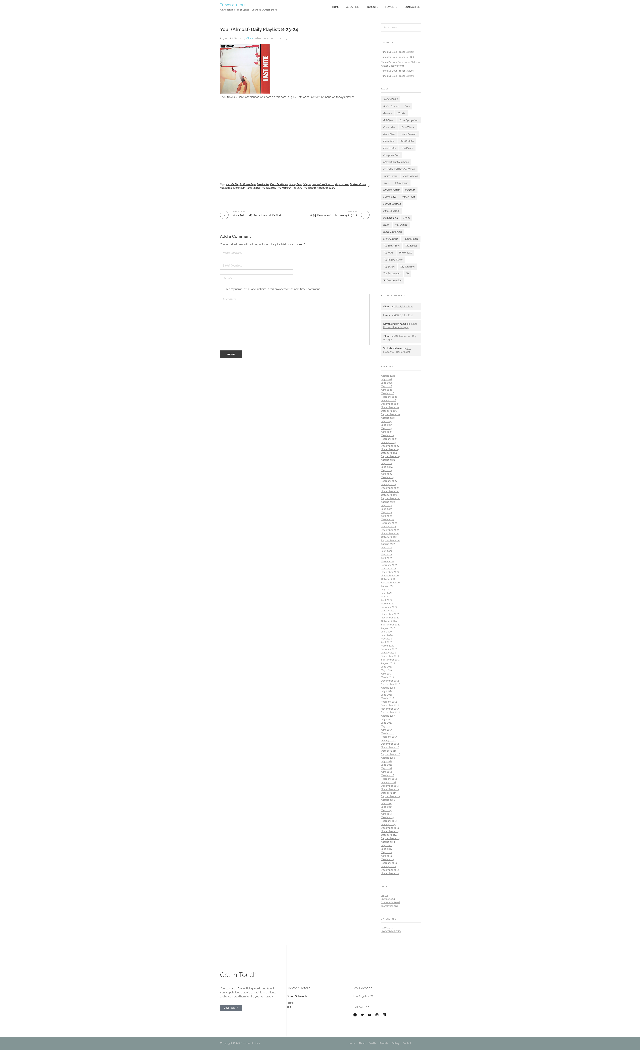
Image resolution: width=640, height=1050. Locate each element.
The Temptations (392, 273)
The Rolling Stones (393, 259)
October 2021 (388, 579)
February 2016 (389, 778)
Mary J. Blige (408, 197)
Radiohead (226, 188)
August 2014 (388, 842)
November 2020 (390, 617)
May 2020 (386, 638)
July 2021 (386, 589)
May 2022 (386, 554)
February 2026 (389, 397)
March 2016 (387, 775)
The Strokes (310, 188)
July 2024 (386, 463)
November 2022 (390, 533)
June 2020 (387, 635)
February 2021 (389, 607)
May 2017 (386, 726)
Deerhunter (263, 184)
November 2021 (390, 575)
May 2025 (386, 428)
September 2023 (390, 498)
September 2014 (390, 838)
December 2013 (390, 870)
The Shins (297, 188)
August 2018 (388, 687)
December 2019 (390, 656)
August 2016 (388, 757)
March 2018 (387, 698)
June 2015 (386, 807)
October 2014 (389, 835)
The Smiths (389, 266)
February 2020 (389, 649)
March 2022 (387, 561)
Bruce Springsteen (409, 120)
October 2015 (388, 793)
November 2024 (390, 449)
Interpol (307, 184)
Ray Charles (401, 224)
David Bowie (408, 127)
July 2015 (386, 803)
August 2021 (388, 586)
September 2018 (390, 684)
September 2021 (390, 582)
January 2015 (388, 824)
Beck (407, 106)
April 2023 (386, 516)
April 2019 (386, 673)
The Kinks (388, 252)
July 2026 (386, 379)
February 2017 (389, 736)
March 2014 (387, 859)
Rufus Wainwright (392, 231)
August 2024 (388, 460)
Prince (407, 217)
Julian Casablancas (323, 184)
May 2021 (386, 596)
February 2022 (389, 565)
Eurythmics (407, 148)
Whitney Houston (392, 280)
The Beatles (411, 245)
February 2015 (389, 821)
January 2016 (388, 782)
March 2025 (387, 435)
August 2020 (388, 628)
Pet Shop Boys (390, 217)
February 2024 (389, 481)
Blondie (401, 113)
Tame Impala (253, 188)
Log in (384, 895)
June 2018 (386, 694)
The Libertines (269, 188)
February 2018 (389, 701)
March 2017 (387, 733)
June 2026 (387, 382)
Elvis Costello (407, 141)
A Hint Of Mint (390, 99)
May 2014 (386, 852)
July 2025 (386, 421)
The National (284, 188)
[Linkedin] (384, 1015)
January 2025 (388, 442)
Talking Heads (410, 238)
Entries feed (388, 899)
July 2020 (386, 631)
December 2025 (390, 404)
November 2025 (390, 407)
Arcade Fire (232, 184)
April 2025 (386, 432)
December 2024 (390, 446)
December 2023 (390, 488)
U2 (407, 273)
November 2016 (390, 747)
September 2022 (390, 540)
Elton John (388, 141)
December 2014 (390, 828)
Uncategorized (286, 38)
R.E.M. (386, 224)
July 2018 (386, 691)
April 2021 (386, 600)
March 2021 (387, 603)
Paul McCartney (391, 211)
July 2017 (386, 719)
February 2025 (389, 439)
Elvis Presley (389, 148)
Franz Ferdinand (279, 184)
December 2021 (390, 572)
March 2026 (387, 393)
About (362, 1043)
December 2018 (390, 680)
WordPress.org (389, 906)
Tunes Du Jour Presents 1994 (397, 57)
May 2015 (386, 810)
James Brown (390, 176)
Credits (372, 1043)
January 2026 (388, 400)
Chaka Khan (389, 127)
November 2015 (390, 789)
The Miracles (405, 252)
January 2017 (388, 740)
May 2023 (386, 512)
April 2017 (386, 729)
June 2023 (386, 509)
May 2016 (386, 768)
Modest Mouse (358, 184)
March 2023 (387, 519)
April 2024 (386, 474)
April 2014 (386, 856)
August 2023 (388, 502)
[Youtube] (369, 1015)
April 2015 (386, 814)
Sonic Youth (239, 188)
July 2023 (386, 505)
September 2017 (390, 712)
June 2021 (386, 593)
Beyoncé (387, 113)
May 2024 (386, 470)
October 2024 (389, 453)
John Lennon (401, 183)
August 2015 (388, 800)
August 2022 (388, 544)
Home (352, 1043)
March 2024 (387, 477)
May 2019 (386, 670)
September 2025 (390, 414)
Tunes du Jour (233, 4)
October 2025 (389, 411)
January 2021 (388, 610)
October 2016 (389, 750)
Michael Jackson (392, 204)
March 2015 (387, 817)
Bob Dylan (388, 120)
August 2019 (388, 663)
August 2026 (388, 375)
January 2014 (388, 866)
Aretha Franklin (391, 106)
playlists (387, 928)
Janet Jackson (410, 176)
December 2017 (390, 705)
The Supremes (407, 266)
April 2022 (386, 558)
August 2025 (388, 418)
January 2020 (388, 652)
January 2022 (388, 568)
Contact (407, 1043)
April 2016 (386, 771)
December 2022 (390, 530)
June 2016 (386, 764)
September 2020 (390, 624)
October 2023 (389, 495)
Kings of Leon (342, 184)
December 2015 (390, 785)
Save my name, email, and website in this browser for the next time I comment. (272, 289)
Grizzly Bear (295, 184)
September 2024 (390, 456)
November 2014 (390, 831)
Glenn (249, 38)
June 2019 (386, 666)
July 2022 (386, 547)
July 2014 (386, 845)
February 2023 (389, 523)
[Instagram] (377, 1015)
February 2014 (389, 863)
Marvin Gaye (389, 197)
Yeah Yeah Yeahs (326, 188)
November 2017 (390, 708)
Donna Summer (408, 134)
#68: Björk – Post (403, 306)
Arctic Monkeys (248, 184)
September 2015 (390, 796)
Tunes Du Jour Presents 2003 (397, 70)
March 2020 (387, 645)
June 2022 (386, 551)
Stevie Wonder (390, 238)
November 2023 (390, 491)
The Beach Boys (391, 245)
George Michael (391, 155)
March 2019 (387, 677)
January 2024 (388, 484)
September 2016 (390, 754)
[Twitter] (362, 1015)
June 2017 (386, 722)
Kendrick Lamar (391, 190)
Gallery (395, 1043)
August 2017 (388, 715)
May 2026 (386, 386)
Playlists (384, 1043)
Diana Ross (389, 134)
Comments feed (390, 902)
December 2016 (390, 743)
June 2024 (387, 467)
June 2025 (386, 425)
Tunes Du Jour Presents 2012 (397, 52)
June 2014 (386, 849)
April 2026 (386, 389)
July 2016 (386, 761)
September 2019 (390, 659)
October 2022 (389, 537)
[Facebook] (355, 1015)
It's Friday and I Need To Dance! (399, 169)
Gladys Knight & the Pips (396, 162)
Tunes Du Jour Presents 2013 (397, 76)
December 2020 (390, 614)
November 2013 (390, 873)
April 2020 (386, 642)
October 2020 (389, 621)
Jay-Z (386, 183)
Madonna (410, 190)
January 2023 (388, 526)
